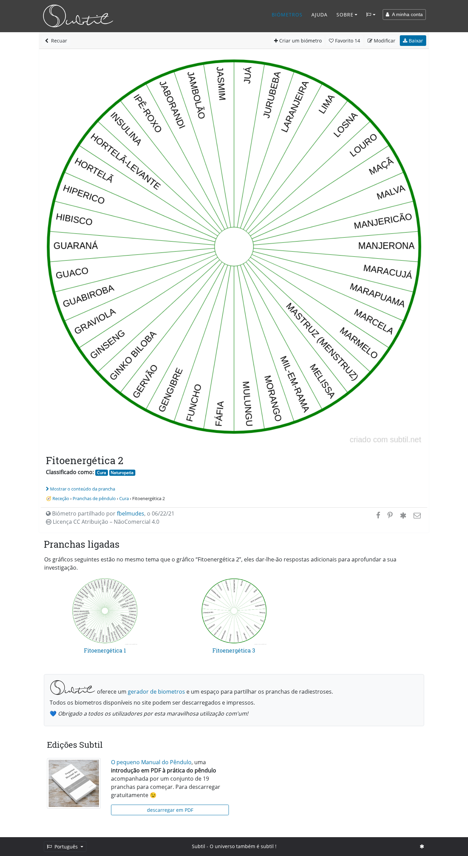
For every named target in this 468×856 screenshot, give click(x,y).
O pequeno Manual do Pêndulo (151, 762)
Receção (60, 498)
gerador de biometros (156, 691)
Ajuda (319, 14)
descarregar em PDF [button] (170, 810)
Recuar (57, 40)
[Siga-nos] (422, 846)
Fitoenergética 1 (105, 650)
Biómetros (287, 14)
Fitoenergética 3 (233, 650)
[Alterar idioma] (371, 14)
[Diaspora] (403, 515)
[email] (416, 515)
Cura (101, 472)
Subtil (198, 846)
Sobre (345, 14)
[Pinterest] (390, 515)
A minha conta (406, 14)
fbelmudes (130, 513)
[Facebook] (378, 515)
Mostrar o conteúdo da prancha (82, 489)
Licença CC (105, 521)
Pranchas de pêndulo (94, 498)
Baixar (415, 40)
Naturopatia (122, 472)
